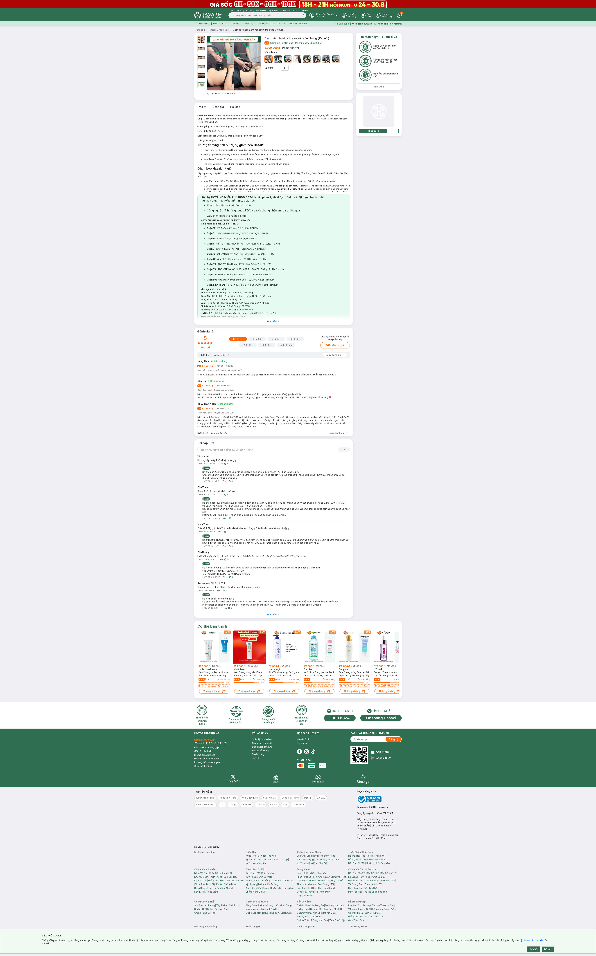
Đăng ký (393, 739)
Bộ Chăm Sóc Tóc (377, 891)
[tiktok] (313, 751)
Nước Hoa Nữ (253, 855)
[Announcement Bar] (298, 4)
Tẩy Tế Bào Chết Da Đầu (372, 876)
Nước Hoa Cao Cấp (278, 859)
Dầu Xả (361, 873)
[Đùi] (326, 59)
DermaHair (301, 23)
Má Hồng (341, 876)
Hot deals (234, 23)
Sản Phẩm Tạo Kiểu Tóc (360, 888)
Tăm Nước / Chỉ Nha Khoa (328, 859)
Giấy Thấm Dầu (304, 895)
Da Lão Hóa (303, 909)
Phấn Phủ (302, 880)
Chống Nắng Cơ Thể (204, 912)
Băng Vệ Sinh (201, 873)
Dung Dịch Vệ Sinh (203, 888)
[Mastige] (363, 779)
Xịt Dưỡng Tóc (355, 884)
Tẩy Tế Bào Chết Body (228, 905)
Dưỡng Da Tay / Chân (218, 909)
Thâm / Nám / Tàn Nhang (309, 916)
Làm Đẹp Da (354, 905)
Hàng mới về (262, 23)
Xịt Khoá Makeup (317, 880)
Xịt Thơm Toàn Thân (256, 859)
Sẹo (326, 920)
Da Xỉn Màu (329, 912)
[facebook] (299, 751)
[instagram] (306, 751)
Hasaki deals (220, 23)
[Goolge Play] (381, 758)
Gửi (343, 449)
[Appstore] (381, 752)
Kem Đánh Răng (327, 855)
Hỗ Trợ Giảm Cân (385, 905)
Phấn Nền (322, 873)
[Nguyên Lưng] (288, 59)
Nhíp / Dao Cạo (376, 916)
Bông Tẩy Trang (305, 891)
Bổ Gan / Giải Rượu (376, 859)
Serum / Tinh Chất (284, 880)
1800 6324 (340, 718)
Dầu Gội (352, 873)
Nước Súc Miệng (305, 859)
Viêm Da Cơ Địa (337, 920)
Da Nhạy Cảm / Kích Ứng (331, 909)
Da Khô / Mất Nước (334, 905)
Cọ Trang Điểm (322, 891)
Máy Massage (253, 909)
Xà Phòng (210, 905)
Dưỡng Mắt (276, 888)
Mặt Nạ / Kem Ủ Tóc (358, 880)
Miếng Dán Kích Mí (357, 916)
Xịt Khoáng (251, 884)
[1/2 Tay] (307, 59)
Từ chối (534, 949)
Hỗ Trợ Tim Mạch (375, 855)
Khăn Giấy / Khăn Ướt (220, 873)
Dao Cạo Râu (230, 876)
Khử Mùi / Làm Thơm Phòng (208, 876)
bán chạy (275, 23)
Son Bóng (329, 888)
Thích (220, 463)
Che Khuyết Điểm (327, 876)
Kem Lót (301, 873)
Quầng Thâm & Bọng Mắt (309, 920)
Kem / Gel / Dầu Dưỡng (257, 888)
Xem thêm (272, 321)
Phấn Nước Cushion (307, 876)
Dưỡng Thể (200, 909)
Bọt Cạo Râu (200, 880)
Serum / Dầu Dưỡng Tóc (382, 880)
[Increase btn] (292, 68)
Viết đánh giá (335, 345)
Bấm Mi (368, 912)
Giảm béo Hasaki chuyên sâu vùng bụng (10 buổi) (258, 29)
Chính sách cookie (533, 940)
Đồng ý (548, 949)
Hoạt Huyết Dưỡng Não (378, 863)
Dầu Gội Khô (372, 873)
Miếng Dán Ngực (223, 888)
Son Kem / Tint (304, 888)
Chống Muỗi (230, 884)
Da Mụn (314, 909)
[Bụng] (268, 59)
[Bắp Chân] (317, 59)
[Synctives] (318, 779)
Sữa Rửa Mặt (268, 873)
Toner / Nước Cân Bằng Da (259, 880)
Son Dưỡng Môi (326, 884)
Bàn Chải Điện (321, 863)
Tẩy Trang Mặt (253, 873)
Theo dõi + (373, 131)
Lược (376, 888)
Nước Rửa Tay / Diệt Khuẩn (209, 884)
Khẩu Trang (286, 905)
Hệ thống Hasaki (381, 718)
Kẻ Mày (331, 880)
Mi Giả (376, 912)
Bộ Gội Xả (353, 876)
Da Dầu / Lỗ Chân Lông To (310, 905)
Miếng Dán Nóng (216, 880)
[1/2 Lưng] (297, 59)
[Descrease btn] (277, 68)
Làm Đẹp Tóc (368, 905)
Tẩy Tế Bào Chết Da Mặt (258, 876)
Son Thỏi (317, 888)
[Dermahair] (276, 779)
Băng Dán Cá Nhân (255, 905)
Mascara (312, 884)
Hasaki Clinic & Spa (219, 29)
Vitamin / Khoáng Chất (359, 909)
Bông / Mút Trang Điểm (206, 891)
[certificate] (379, 799)
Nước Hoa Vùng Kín (256, 863)
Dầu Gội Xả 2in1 (388, 873)
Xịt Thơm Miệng (305, 863)
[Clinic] (233, 779)
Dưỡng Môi (288, 888)
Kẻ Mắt (340, 880)
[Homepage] (208, 15)
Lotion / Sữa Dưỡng (268, 884)
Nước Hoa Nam (268, 855)
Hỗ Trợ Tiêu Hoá (356, 855)
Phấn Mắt (301, 884)
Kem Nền (310, 873)
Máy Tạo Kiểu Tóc (357, 891)
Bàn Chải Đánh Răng (307, 855)
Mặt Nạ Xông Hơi (235, 880)
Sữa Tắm (198, 905)
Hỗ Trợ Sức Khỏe (357, 859)
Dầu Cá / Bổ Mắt (356, 863)
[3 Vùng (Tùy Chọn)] (336, 59)
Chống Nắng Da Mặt (256, 891)
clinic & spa (288, 23)
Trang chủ (199, 29)
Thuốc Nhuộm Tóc (373, 884)
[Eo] (278, 59)
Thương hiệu (247, 23)
